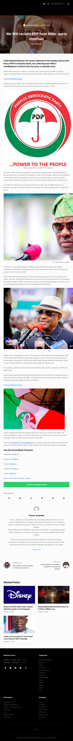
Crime (41, 665)
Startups (42, 717)
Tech (40, 690)
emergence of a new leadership (21, 443)
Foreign (41, 675)
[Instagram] (15, 668)
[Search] (48, 4)
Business (42, 662)
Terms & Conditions (11, 704)
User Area (7, 717)
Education (42, 667)
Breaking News (9, 715)
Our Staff (42, 707)
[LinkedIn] (42, 498)
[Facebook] (9, 498)
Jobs (40, 680)
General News (44, 677)
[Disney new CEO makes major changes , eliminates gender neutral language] (19, 595)
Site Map (7, 710)
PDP (52, 185)
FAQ (5, 712)
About (41, 702)
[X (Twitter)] (20, 498)
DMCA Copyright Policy (12, 707)
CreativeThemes (50, 738)
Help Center (43, 710)
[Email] (63, 498)
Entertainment (44, 670)
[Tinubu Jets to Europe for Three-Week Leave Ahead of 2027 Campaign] (19, 624)
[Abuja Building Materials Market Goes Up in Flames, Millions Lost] (53, 595)
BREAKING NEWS (45, 660)
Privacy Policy (9, 702)
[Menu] (68, 4)
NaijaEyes (15, 454)
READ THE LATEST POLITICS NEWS (17, 478)
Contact (42, 704)
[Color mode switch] (44, 4)
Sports (41, 688)
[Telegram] (25, 668)
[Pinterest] (31, 498)
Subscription (43, 715)
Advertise (42, 712)
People (41, 683)
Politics (41, 685)
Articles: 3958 (36, 549)
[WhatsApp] (53, 498)
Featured (42, 673)
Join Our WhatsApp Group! (36, 485)
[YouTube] (20, 668)
